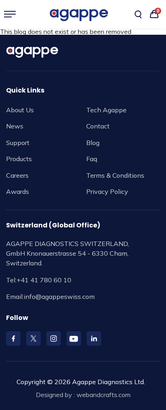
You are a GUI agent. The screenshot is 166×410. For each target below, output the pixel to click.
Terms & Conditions (115, 175)
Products (19, 159)
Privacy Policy (107, 191)
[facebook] (13, 338)
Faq (91, 159)
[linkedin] (94, 338)
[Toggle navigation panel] (13, 14)
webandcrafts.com (104, 395)
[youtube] (73, 338)
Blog (93, 143)
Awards (17, 191)
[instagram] (53, 338)
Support (17, 143)
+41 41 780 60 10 (44, 280)
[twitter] (33, 338)
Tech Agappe (106, 110)
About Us (20, 110)
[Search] (138, 14)
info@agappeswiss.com (59, 296)
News (14, 126)
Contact (98, 126)
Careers (17, 175)
